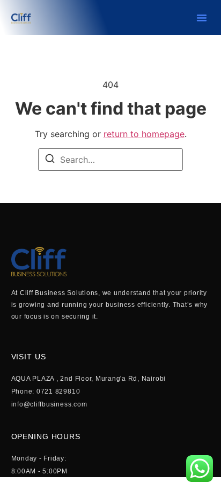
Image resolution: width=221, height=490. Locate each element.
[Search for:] (110, 159)
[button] (202, 18)
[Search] (50, 160)
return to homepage (144, 134)
